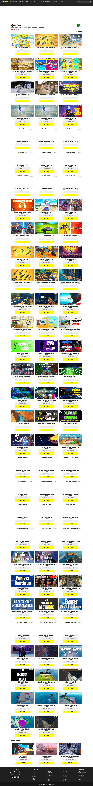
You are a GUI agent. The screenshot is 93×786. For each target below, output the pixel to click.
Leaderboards (81, 775)
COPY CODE (22, 54)
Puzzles (33, 775)
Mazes (48, 779)
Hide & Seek (34, 776)
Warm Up (65, 771)
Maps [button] (14, 1)
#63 (42, 27)
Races (64, 772)
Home (79, 771)
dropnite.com (51, 784)
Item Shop (80, 776)
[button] (61, 2)
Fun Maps (49, 778)
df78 (23, 49)
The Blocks (65, 780)
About (79, 779)
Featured (65, 775)
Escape (33, 779)
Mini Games (49, 772)
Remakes (65, 776)
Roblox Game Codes (82, 778)
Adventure (49, 780)
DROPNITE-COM (24, 757)
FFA (33, 780)
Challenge (65, 779)
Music (48, 776)
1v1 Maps (34, 771)
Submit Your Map (82, 772)
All (63, 773)
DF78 (47, 283)
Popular (80, 773)
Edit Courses (50, 775)
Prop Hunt (34, 778)
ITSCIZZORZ (70, 757)
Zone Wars (49, 773)
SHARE (79, 32)
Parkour (33, 772)
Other (64, 778)
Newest (49, 771)
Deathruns (34, 773)
